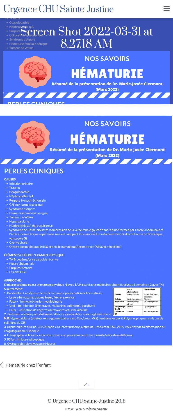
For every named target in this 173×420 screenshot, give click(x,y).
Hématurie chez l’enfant (28, 365)
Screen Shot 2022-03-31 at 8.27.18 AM (86, 38)
